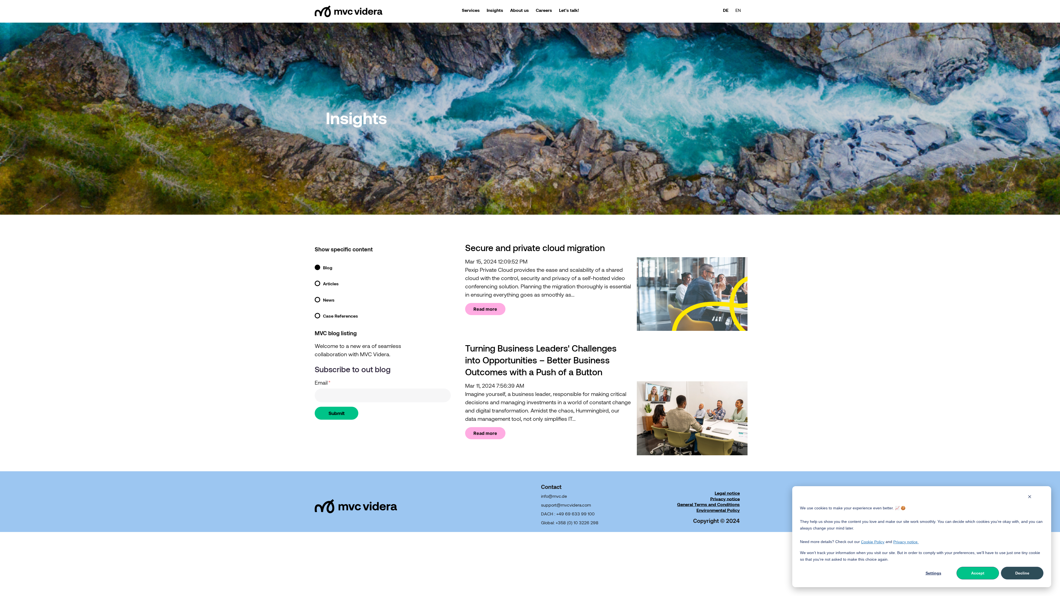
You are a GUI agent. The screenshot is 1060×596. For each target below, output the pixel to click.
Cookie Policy (872, 542)
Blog (327, 267)
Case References (340, 316)
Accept (977, 573)
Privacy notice (725, 498)
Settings (933, 573)
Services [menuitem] (471, 10)
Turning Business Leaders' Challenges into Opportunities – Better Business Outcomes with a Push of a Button (541, 360)
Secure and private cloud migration (535, 247)
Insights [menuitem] (495, 10)
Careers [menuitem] (544, 10)
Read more (485, 309)
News (329, 299)
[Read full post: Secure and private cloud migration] (692, 329)
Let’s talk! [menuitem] (569, 10)
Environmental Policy (718, 510)
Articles (331, 283)
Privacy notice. (906, 542)
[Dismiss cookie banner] (1029, 497)
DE (725, 10)
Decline (1022, 573)
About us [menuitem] (519, 10)
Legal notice (727, 493)
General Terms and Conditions (708, 504)
